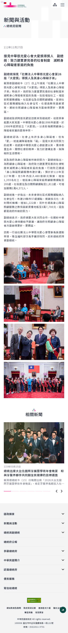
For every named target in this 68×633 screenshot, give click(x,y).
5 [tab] (39, 491)
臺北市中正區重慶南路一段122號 (38, 623)
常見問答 (39, 612)
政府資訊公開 (30, 608)
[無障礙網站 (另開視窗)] (34, 600)
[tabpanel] (34, 453)
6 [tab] (46, 491)
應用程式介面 (44, 608)
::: (2, 1)
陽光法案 (57, 608)
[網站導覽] (54, 5)
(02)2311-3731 (37, 626)
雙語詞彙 (29, 612)
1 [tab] (7, 491)
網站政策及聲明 (14, 608)
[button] (63, 610)
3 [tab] (23, 491)
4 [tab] (31, 491)
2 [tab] (15, 491)
